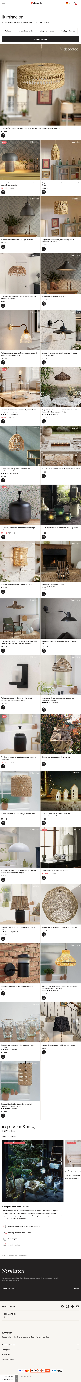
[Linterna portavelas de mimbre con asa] (44, 764)
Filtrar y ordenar (40, 39)
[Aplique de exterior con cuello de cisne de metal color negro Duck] (44, 362)
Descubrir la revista (9, 1136)
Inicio (4, 1255)
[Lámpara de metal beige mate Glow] (44, 878)
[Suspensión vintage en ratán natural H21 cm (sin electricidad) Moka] (3, 306)
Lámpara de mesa (47, 31)
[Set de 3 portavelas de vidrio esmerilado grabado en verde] (44, 537)
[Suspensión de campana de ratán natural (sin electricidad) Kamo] (44, 709)
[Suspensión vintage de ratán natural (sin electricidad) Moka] (3, 480)
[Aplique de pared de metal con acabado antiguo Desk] (44, 651)
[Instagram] (67, 1307)
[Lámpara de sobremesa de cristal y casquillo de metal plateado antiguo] (3, 421)
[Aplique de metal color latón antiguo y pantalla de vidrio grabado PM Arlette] (3, 362)
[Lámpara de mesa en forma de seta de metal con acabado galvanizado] (3, 192)
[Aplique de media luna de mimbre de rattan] (3, 592)
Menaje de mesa (12, 1255)
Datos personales (25, 1376)
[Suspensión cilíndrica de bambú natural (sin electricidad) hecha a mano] (3, 1116)
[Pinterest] (72, 1307)
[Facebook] (62, 1307)
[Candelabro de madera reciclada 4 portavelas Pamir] (44, 476)
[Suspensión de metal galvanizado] (44, 303)
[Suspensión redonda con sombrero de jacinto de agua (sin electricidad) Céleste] (3, 135)
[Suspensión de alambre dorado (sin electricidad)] (44, 934)
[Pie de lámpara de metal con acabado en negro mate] (3, 537)
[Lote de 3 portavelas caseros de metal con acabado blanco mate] (44, 823)
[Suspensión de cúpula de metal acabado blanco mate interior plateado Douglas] (3, 880)
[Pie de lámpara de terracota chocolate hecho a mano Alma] (3, 766)
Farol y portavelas (68, 31)
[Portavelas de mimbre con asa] (44, 594)
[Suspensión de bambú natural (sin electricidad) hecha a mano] (3, 823)
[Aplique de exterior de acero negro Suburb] (3, 993)
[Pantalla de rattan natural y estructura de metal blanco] (3, 939)
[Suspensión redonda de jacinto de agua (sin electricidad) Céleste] (44, 249)
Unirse (76, 1288)
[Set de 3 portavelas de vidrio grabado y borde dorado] (3, 1057)
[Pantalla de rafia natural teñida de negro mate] (44, 1052)
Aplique (8, 31)
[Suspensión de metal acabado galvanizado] (3, 247)
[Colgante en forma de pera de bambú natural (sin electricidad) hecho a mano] (44, 998)
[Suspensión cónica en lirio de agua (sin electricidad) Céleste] (44, 192)
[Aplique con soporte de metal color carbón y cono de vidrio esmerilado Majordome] (3, 707)
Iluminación (23, 1255)
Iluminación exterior (25, 31)
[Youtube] (77, 1307)
